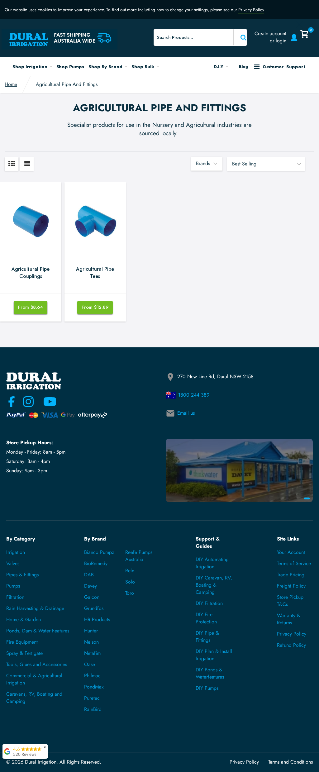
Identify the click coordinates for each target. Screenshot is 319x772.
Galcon (91, 597)
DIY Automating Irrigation (212, 563)
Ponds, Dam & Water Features (37, 630)
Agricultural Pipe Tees (95, 273)
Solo (130, 581)
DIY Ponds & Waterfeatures (210, 673)
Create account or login (270, 37)
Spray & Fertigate (24, 653)
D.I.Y (219, 66)
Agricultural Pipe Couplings (31, 273)
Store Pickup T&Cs (290, 600)
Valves (12, 563)
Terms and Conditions (290, 762)
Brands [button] (203, 163)
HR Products (97, 619)
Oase (89, 664)
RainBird (93, 709)
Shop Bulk (143, 66)
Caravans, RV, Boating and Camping (34, 697)
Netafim (92, 653)
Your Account (291, 552)
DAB (89, 574)
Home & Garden (23, 619)
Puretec (92, 698)
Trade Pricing (290, 574)
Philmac (92, 675)
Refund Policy (291, 645)
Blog (243, 66)
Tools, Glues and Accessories (36, 664)
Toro (129, 593)
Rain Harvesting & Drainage (35, 608)
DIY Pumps (207, 688)
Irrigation (15, 552)
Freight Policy (291, 585)
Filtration (15, 597)
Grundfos (93, 608)
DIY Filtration (209, 603)
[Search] (239, 37)
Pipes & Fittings (22, 574)
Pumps (13, 585)
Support (284, 66)
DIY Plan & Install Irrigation (214, 655)
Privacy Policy (251, 10)
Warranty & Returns (288, 619)
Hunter (91, 630)
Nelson (91, 642)
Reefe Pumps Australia (138, 556)
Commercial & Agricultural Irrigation (34, 679)
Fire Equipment (22, 642)
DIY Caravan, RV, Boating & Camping (214, 585)
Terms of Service (294, 563)
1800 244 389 (193, 394)
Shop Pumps (70, 66)
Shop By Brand (106, 66)
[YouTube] (46, 401)
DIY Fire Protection (206, 618)
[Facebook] (11, 401)
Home (11, 84)
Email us (186, 413)
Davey (90, 585)
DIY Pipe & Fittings (207, 636)
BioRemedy (95, 563)
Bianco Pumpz (99, 552)
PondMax (94, 686)
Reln (129, 570)
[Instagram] (28, 401)
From (30, 307)
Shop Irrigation (30, 66)
